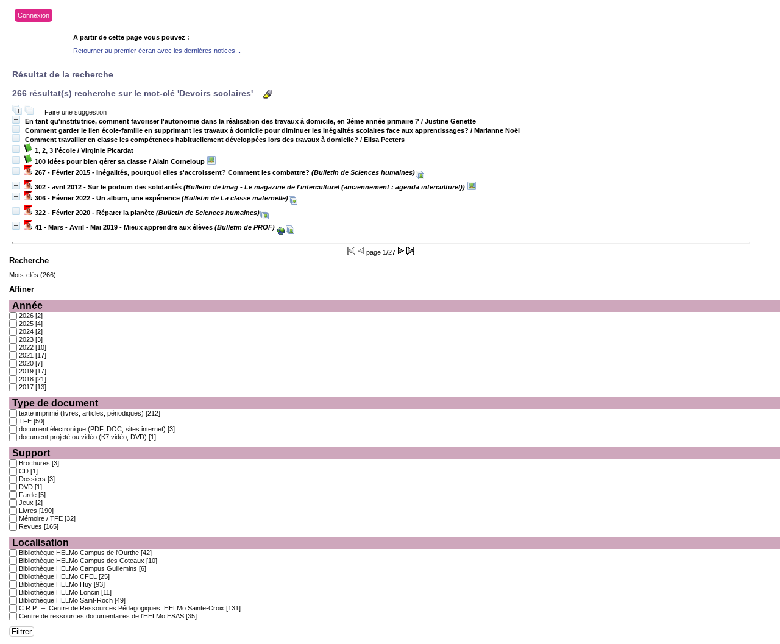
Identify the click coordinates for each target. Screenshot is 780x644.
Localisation (40, 542)
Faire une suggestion (75, 112)
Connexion (33, 15)
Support (31, 453)
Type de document (55, 403)
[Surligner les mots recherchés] (267, 94)
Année (27, 305)
